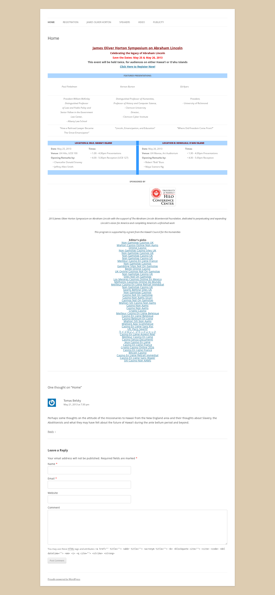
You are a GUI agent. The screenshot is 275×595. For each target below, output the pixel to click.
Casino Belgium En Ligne (137, 318)
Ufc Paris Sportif (137, 329)
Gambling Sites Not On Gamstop (137, 266)
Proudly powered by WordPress (64, 579)
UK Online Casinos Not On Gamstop (137, 271)
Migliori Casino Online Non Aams (137, 245)
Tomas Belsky (72, 400)
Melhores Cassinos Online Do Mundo (137, 282)
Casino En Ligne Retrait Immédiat (137, 355)
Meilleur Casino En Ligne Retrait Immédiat (137, 284)
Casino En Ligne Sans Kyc (137, 326)
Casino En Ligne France (137, 345)
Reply (51, 431)
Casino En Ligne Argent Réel (137, 334)
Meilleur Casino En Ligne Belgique (137, 313)
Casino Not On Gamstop (138, 295)
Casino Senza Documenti (137, 339)
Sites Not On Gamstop (137, 276)
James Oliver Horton (99, 22)
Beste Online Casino (137, 269)
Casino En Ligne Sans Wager (137, 358)
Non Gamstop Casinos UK (138, 242)
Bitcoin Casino (137, 352)
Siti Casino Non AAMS (137, 360)
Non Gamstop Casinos (137, 263)
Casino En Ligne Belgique (137, 316)
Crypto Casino (137, 310)
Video (141, 22)
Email (52, 478)
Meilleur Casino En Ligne (137, 337)
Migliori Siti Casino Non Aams (137, 303)
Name (52, 464)
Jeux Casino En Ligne (137, 342)
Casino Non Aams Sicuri (137, 297)
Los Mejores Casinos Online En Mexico (138, 279)
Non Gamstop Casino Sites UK (137, 250)
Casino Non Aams (137, 305)
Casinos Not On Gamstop (137, 300)
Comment (54, 507)
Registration (70, 22)
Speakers (124, 22)
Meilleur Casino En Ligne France (137, 261)
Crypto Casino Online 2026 (137, 347)
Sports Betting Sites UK (137, 290)
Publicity (158, 22)
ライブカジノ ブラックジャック (137, 331)
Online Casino (137, 248)
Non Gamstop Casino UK (137, 255)
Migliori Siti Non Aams (138, 321)
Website (53, 493)
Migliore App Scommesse (137, 324)
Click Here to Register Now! (137, 66)
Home (51, 22)
